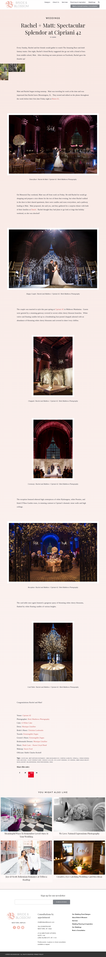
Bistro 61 (55, 99)
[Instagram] (18, 928)
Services (75, 921)
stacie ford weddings (43, 762)
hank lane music (21, 760)
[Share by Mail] (37, 773)
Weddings (53, 18)
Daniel (33, 210)
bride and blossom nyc (52, 758)
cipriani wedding (84, 758)
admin (54, 37)
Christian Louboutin (35, 730)
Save (32, 773)
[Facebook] (14, 928)
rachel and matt (21, 762)
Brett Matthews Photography (38, 719)
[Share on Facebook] (19, 773)
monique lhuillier (47, 760)
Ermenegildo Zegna (30, 734)
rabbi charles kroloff (82, 760)
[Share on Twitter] (25, 773)
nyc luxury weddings (60, 760)
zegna (51, 762)
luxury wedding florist (34, 760)
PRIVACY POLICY (38, 954)
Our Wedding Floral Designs (81, 914)
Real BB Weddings (31, 762)
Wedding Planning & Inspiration (82, 924)
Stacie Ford (28, 749)
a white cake (24, 758)
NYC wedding (71, 760)
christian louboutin (66, 758)
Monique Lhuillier (29, 727)
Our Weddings (76, 927)
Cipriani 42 (59, 309)
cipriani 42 (75, 758)
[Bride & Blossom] (18, 917)
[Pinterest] (22, 928)
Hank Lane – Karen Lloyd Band (34, 745)
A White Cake (27, 723)
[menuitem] (47, 2)
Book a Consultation (78, 930)
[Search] (99, 2)
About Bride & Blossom (79, 917)
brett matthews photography (37, 758)
